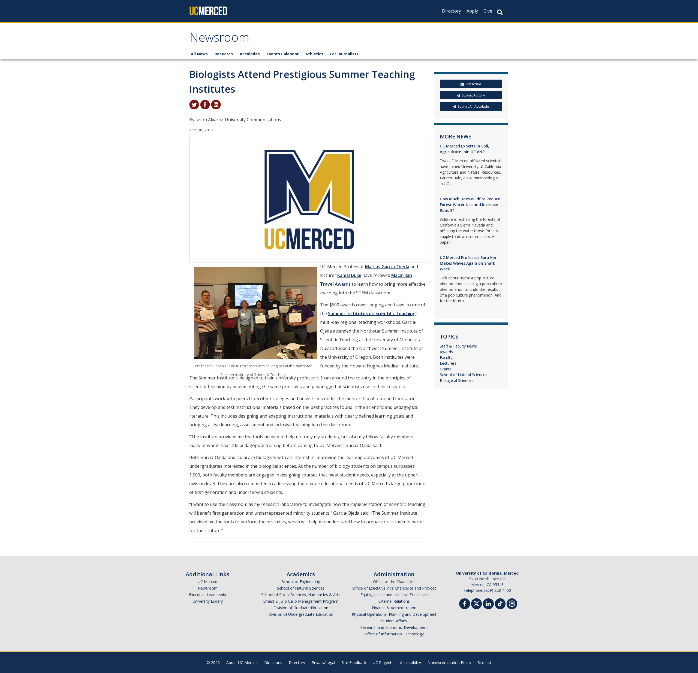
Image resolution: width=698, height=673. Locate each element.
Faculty (446, 357)
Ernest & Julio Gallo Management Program (300, 601)
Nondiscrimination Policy (449, 662)
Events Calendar (283, 53)
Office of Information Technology (394, 633)
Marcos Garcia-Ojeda (387, 267)
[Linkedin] (488, 604)
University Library (207, 601)
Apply (472, 11)
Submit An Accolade (473, 106)
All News (199, 53)
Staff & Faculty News (458, 346)
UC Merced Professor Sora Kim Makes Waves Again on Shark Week (469, 263)
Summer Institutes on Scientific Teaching (372, 313)
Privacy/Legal (323, 662)
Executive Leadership (207, 594)
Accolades (250, 53)
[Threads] (512, 603)
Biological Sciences (456, 380)
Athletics (314, 53)
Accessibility (410, 662)
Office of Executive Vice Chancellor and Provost (394, 588)
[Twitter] (476, 603)
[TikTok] (500, 603)
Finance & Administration (394, 607)
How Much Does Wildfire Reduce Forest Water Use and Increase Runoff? (470, 204)
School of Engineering (301, 581)
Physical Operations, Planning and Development (394, 614)
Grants (446, 369)
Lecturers (448, 363)
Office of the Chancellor (394, 581)
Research (224, 53)
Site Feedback (354, 662)
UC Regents (383, 662)
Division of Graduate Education (300, 607)
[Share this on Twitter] (194, 104)
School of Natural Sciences (463, 374)
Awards (446, 351)
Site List (485, 662)
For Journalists (344, 53)
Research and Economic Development (394, 627)
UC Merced (207, 581)
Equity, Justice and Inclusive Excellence (394, 594)
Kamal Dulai (349, 275)
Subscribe (473, 84)
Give (487, 11)
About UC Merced (242, 662)
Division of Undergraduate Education (300, 614)
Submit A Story (473, 95)
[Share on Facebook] (205, 104)
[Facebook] (464, 604)
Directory (451, 11)
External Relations (394, 601)
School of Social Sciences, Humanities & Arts (300, 594)
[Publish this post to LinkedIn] (216, 104)
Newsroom (219, 39)
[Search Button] (499, 12)
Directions (273, 662)
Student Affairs (394, 620)
